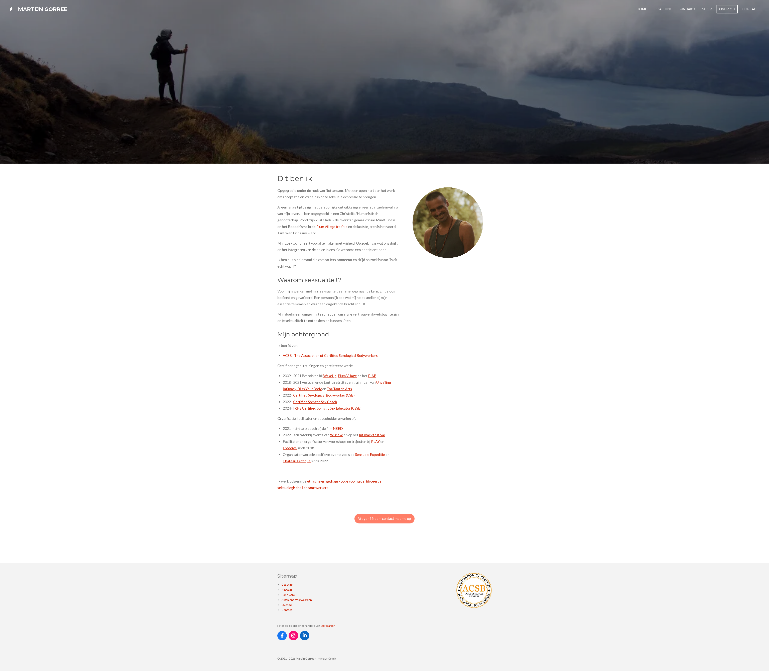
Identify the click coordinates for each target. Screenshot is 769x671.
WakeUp (329, 375)
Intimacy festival (372, 435)
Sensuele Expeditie (370, 454)
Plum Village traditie (331, 226)
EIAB (372, 375)
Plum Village (347, 375)
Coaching (287, 584)
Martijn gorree (42, 9)
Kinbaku (287, 589)
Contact (287, 609)
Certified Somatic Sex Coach (315, 402)
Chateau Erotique (297, 461)
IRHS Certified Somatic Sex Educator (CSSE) (327, 408)
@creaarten (328, 625)
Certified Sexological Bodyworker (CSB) (324, 395)
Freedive (290, 448)
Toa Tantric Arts (339, 389)
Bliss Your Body (310, 389)
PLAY (375, 441)
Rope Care (288, 594)
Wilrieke (336, 435)
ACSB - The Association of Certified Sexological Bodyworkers (330, 355)
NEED (338, 428)
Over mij (287, 604)
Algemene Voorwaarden (297, 599)
